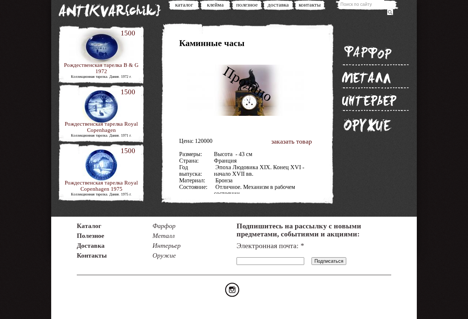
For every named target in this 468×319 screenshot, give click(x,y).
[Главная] (113, 12)
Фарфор (367, 52)
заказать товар (291, 141)
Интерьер (369, 100)
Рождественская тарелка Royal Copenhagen (101, 127)
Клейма (215, 5)
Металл (366, 77)
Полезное (247, 5)
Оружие (367, 125)
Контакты (310, 5)
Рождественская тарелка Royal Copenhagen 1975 (101, 186)
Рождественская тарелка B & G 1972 (101, 68)
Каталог (184, 5)
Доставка (278, 5)
